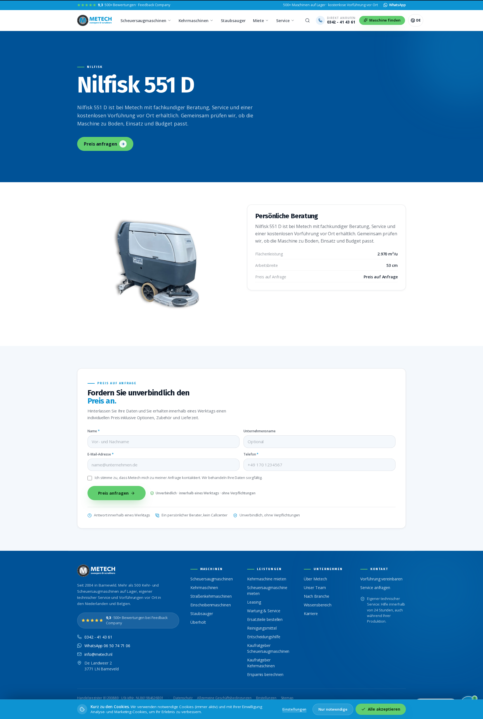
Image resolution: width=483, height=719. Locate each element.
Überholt (198, 622)
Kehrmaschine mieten (266, 579)
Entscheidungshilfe (263, 636)
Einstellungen (266, 698)
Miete (258, 20)
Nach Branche (316, 596)
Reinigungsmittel (262, 628)
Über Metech (315, 579)
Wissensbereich (318, 605)
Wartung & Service (263, 610)
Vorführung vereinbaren (381, 579)
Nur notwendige (332, 709)
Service (282, 20)
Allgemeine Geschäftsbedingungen (224, 698)
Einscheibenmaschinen (210, 605)
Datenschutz (183, 698)
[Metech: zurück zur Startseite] (95, 20)
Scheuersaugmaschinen (143, 20)
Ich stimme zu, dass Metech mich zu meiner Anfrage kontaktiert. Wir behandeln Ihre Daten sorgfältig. (178, 477)
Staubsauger (233, 20)
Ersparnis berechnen (265, 674)
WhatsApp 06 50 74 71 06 (107, 645)
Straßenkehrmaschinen (210, 596)
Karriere (311, 613)
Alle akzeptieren (384, 709)
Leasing (254, 602)
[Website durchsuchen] (307, 20)
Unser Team (315, 587)
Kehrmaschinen (194, 20)
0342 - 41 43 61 (98, 637)
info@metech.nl (98, 654)
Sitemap (287, 698)
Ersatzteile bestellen (265, 619)
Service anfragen (375, 587)
